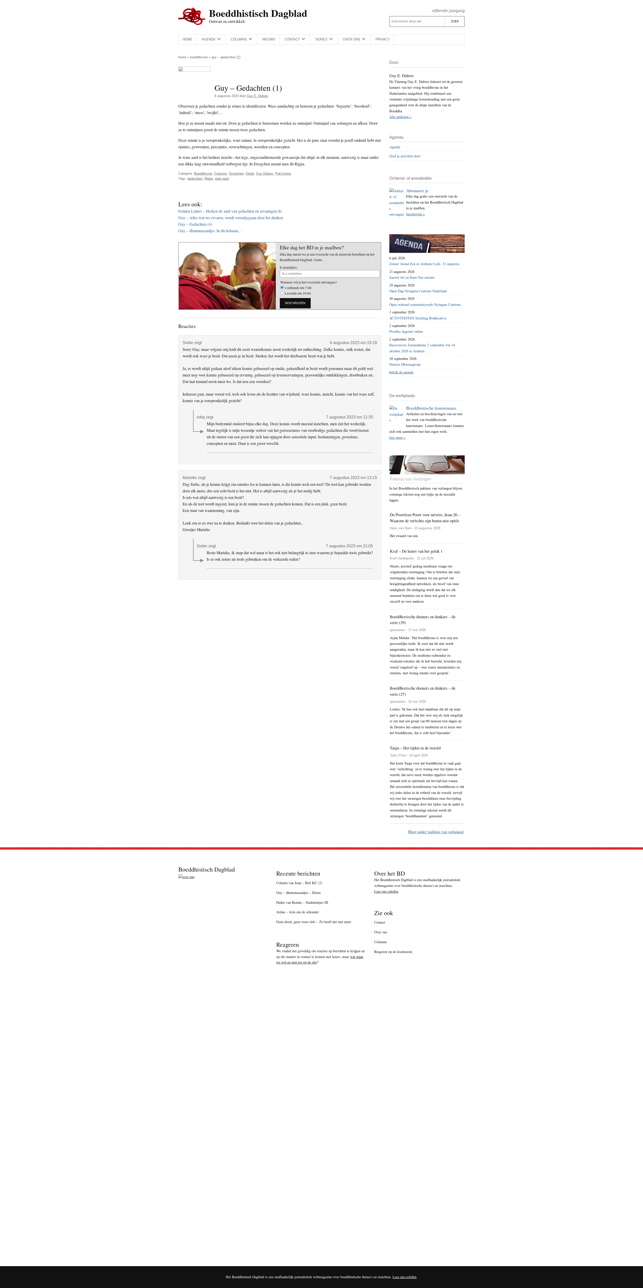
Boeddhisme (199, 57)
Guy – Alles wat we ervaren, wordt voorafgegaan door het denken (230, 217)
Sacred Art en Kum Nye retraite (412, 277)
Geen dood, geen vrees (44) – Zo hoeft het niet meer (313, 921)
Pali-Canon (283, 173)
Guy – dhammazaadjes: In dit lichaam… (210, 230)
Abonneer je (417, 190)
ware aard (222, 178)
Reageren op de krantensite (393, 951)
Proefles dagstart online (406, 331)
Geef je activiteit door (404, 156)
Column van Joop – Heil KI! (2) (299, 882)
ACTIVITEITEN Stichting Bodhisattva (417, 318)
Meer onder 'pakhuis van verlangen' (436, 831)
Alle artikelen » (400, 116)
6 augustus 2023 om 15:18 (353, 343)
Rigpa (208, 178)
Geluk (250, 173)
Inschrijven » (415, 214)
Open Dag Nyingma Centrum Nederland (418, 291)
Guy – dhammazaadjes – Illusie (298, 892)
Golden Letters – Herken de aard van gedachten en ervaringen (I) (230, 211)
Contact (379, 922)
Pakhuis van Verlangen (410, 479)
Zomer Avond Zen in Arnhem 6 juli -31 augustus (424, 263)
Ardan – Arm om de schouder (297, 912)
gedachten (194, 178)
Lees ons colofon (386, 891)
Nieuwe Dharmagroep (404, 364)
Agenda (394, 147)
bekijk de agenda (401, 372)
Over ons (380, 932)
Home (182, 57)
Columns (220, 173)
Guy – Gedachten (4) (195, 224)
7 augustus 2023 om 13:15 (353, 477)
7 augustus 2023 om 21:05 (349, 546)
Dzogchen (236, 173)
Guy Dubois (264, 173)
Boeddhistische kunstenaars (431, 408)
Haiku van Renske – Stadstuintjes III (302, 902)
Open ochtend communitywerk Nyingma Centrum (425, 304)
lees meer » (397, 437)
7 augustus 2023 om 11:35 (349, 417)
